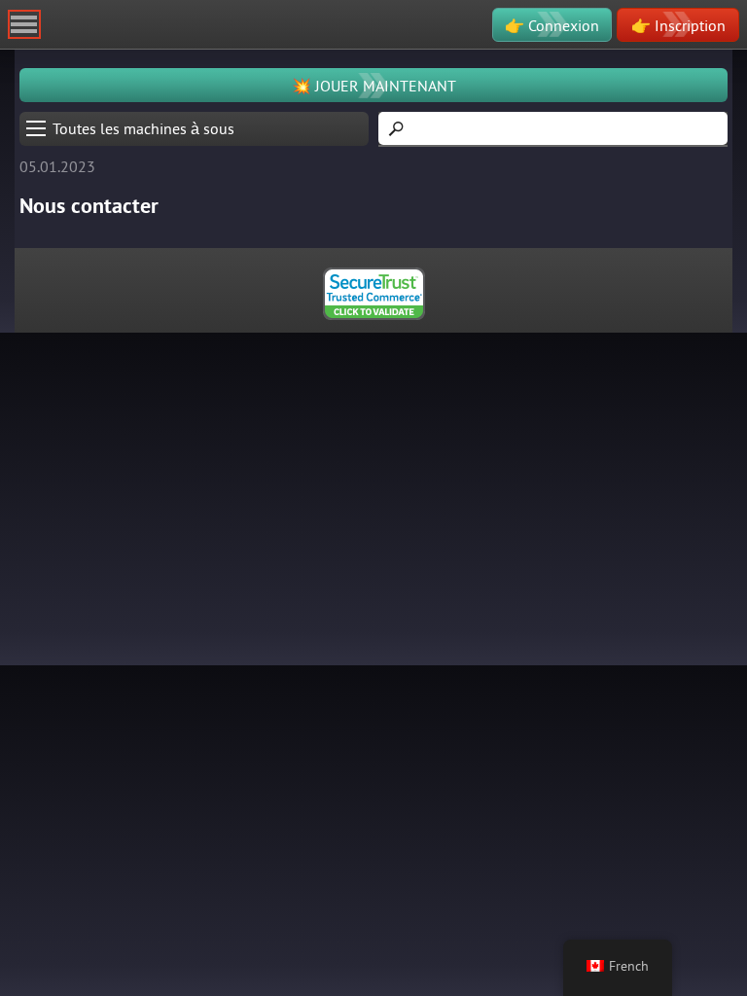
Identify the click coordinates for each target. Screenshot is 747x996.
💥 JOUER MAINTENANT (374, 85)
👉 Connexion (552, 25)
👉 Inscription (678, 25)
